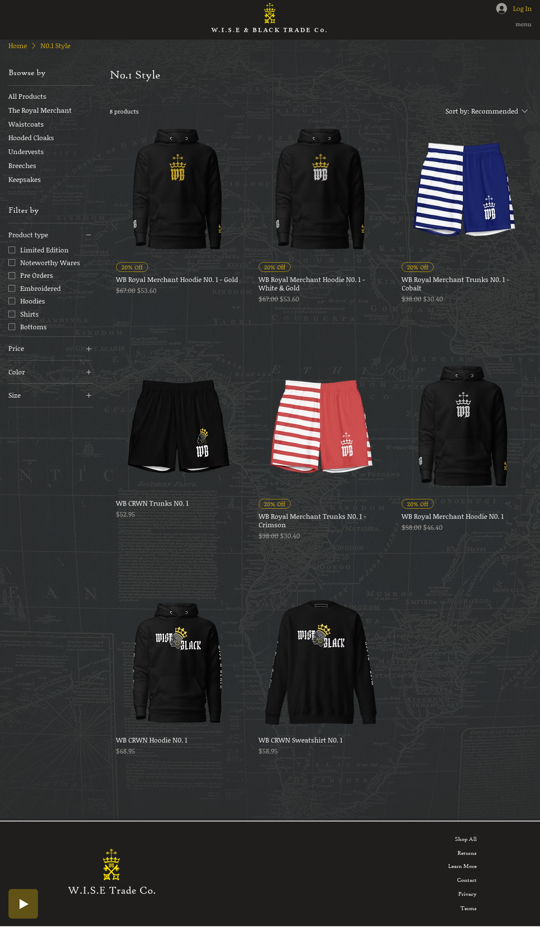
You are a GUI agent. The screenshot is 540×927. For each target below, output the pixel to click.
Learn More (462, 865)
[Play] (23, 904)
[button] (515, 24)
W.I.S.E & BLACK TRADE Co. (269, 30)
